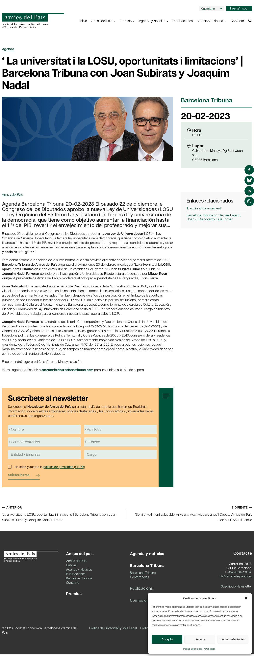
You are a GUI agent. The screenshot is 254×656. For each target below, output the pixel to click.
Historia (71, 565)
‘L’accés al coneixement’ (204, 208)
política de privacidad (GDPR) (64, 467)
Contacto (237, 20)
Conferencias (139, 577)
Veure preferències (232, 639)
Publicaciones (183, 20)
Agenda (8, 49)
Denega (200, 639)
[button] (246, 598)
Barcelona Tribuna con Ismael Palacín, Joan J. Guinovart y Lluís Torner (214, 217)
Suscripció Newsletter (236, 586)
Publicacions (141, 588)
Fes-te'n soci (239, 8)
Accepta (167, 639)
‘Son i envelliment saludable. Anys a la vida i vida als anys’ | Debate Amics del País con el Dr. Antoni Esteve (193, 513)
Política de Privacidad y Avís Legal (113, 628)
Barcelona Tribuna (206, 100)
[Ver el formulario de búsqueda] (250, 21)
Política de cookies (192, 648)
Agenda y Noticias (79, 569)
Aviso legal (209, 648)
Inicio (83, 20)
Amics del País (12, 194)
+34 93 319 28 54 (239, 572)
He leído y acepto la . (50, 467)
